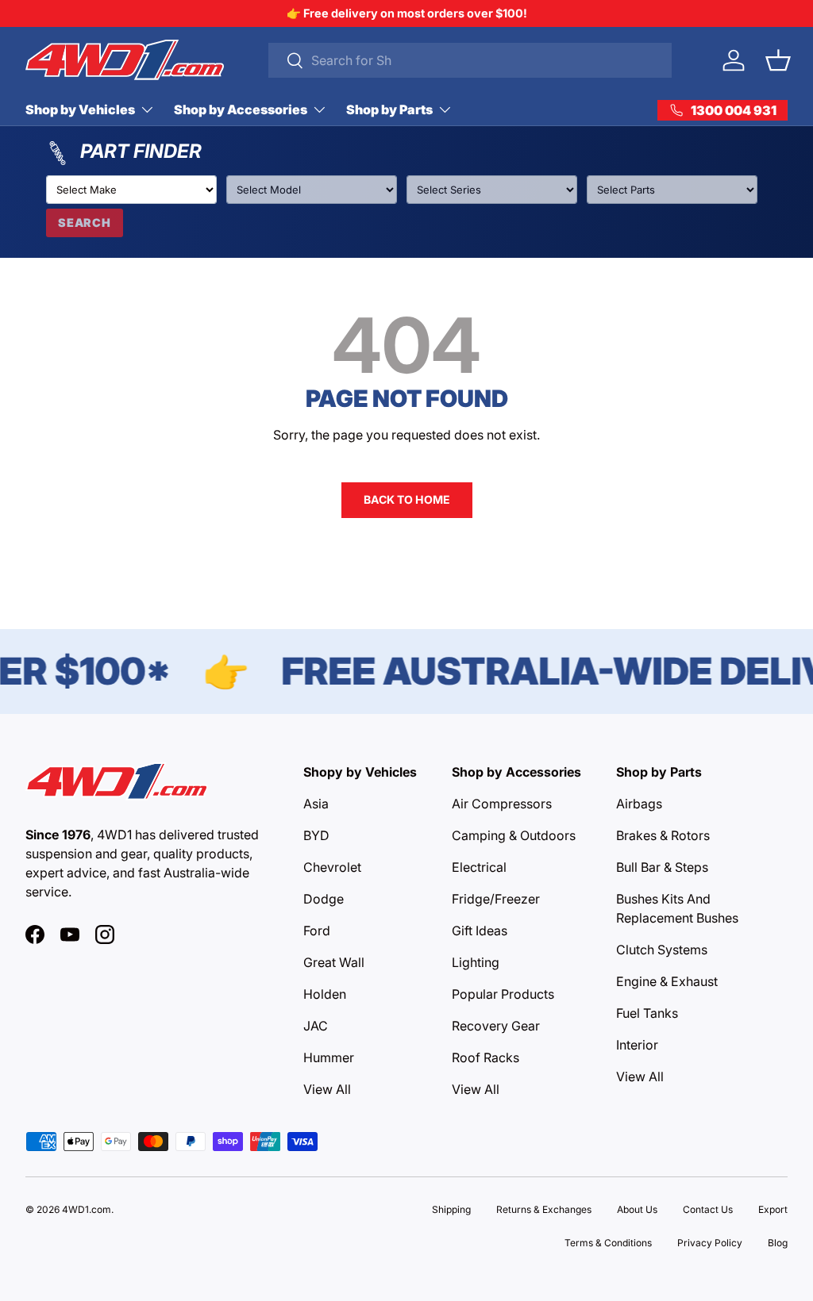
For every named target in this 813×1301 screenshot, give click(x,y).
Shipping (451, 1209)
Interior (637, 1045)
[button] (778, 60)
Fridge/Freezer (496, 899)
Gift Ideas (479, 930)
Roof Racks (485, 1057)
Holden (324, 994)
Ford (316, 930)
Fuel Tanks (647, 1013)
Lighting (475, 962)
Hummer (328, 1057)
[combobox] (470, 60)
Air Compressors (502, 804)
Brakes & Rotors (663, 835)
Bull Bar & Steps (662, 867)
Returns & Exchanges (543, 1209)
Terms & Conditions (608, 1243)
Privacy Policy (709, 1243)
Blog (778, 1243)
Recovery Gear (496, 1026)
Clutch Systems (661, 950)
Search (84, 222)
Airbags (639, 804)
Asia (316, 804)
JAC (315, 1026)
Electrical (479, 867)
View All (327, 1089)
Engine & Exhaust (667, 981)
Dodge (323, 899)
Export (773, 1209)
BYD (316, 835)
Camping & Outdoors (514, 835)
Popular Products (503, 994)
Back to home (407, 499)
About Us (637, 1209)
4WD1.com (86, 1209)
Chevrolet (332, 867)
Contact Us (708, 1209)
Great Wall (333, 962)
